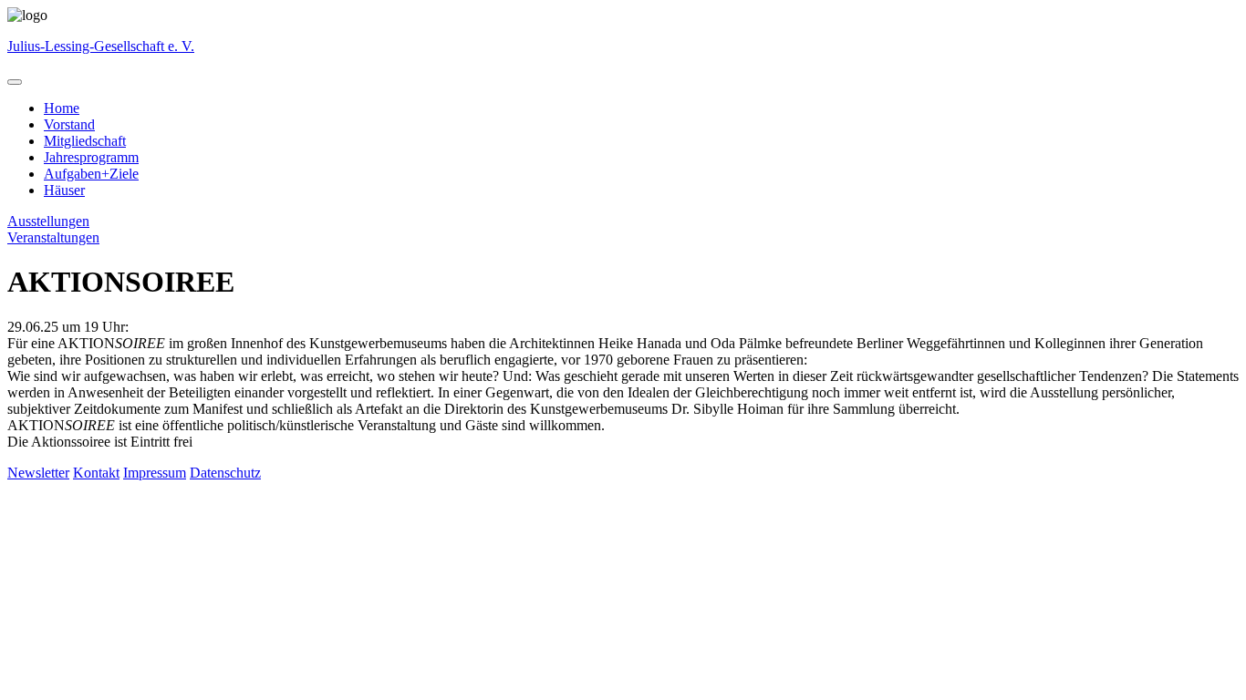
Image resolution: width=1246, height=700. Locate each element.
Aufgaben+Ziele (91, 173)
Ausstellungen (48, 221)
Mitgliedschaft (85, 141)
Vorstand (69, 124)
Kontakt (96, 472)
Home (61, 108)
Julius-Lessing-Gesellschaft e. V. (100, 46)
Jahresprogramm (91, 157)
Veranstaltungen (53, 237)
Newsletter (38, 472)
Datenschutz (225, 472)
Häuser (64, 190)
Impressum (154, 472)
